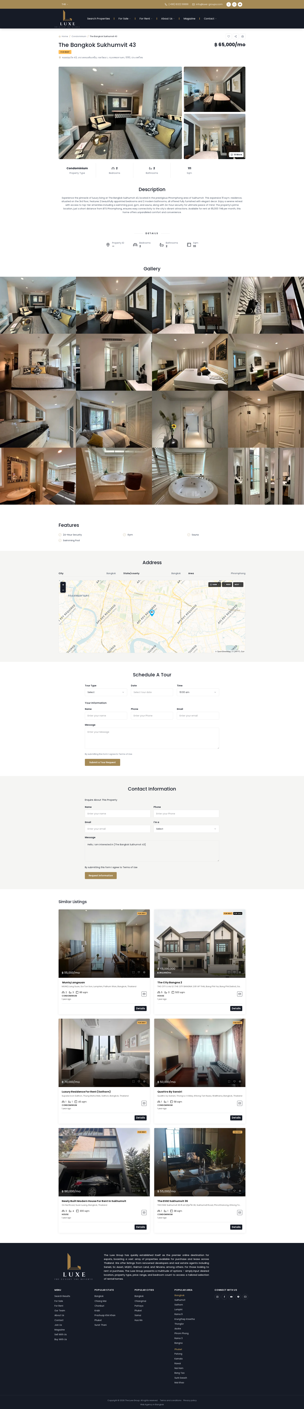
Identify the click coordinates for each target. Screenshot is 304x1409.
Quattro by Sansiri (169, 1092)
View (214, 584)
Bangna (178, 1343)
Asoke (177, 1328)
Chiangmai (140, 1301)
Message (90, 724)
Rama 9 (178, 1314)
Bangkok (99, 1296)
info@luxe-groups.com (209, 4)
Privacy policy (190, 1400)
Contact (209, 18)
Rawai (177, 1363)
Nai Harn (178, 1368)
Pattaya (139, 1305)
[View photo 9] (38, 419)
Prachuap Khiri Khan (105, 1315)
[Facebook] (228, 4)
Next (237, 584)
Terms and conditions (170, 1400)
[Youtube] (240, 4)
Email (180, 709)
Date (134, 685)
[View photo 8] (266, 362)
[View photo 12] (266, 419)
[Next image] (146, 943)
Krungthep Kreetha (184, 1319)
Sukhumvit (179, 1300)
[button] (152, 613)
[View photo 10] (114, 419)
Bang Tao (179, 1372)
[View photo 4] (266, 305)
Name (88, 709)
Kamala (178, 1358)
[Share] (235, 36)
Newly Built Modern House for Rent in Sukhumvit (94, 1201)
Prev (228, 584)
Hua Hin (138, 1320)
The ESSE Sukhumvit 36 (172, 1201)
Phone (134, 709)
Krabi (97, 1310)
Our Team (59, 1310)
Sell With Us (60, 1334)
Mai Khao (179, 1382)
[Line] (238, 1297)
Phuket (98, 1320)
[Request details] (144, 993)
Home (65, 36)
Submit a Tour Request (102, 762)
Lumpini (178, 1309)
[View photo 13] (38, 476)
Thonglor (179, 1323)
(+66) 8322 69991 (178, 4)
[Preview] (133, 972)
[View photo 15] (190, 476)
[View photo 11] (190, 419)
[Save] (228, 36)
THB (64, 4)
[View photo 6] (114, 362)
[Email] (245, 1297)
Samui (138, 1315)
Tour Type (90, 685)
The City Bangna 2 (169, 982)
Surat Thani (101, 1325)
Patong (178, 1353)
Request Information (101, 875)
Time (180, 685)
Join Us (58, 1325)
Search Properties (98, 18)
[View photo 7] (190, 362)
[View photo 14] (114, 476)
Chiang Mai (100, 1301)
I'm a (156, 822)
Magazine (189, 18)
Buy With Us (60, 1339)
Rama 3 (178, 1338)
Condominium (79, 36)
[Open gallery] (120, 113)
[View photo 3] (190, 305)
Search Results (62, 1296)
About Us (166, 18)
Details (140, 1008)
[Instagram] (234, 4)
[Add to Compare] (144, 972)
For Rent (144, 18)
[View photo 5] (38, 362)
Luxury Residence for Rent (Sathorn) (86, 1092)
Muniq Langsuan (73, 982)
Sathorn (178, 1304)
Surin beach (180, 1377)
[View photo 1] (38, 305)
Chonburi (99, 1305)
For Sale (123, 18)
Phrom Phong (181, 1333)
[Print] (242, 36)
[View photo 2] (114, 305)
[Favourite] (138, 972)
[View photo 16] (266, 476)
